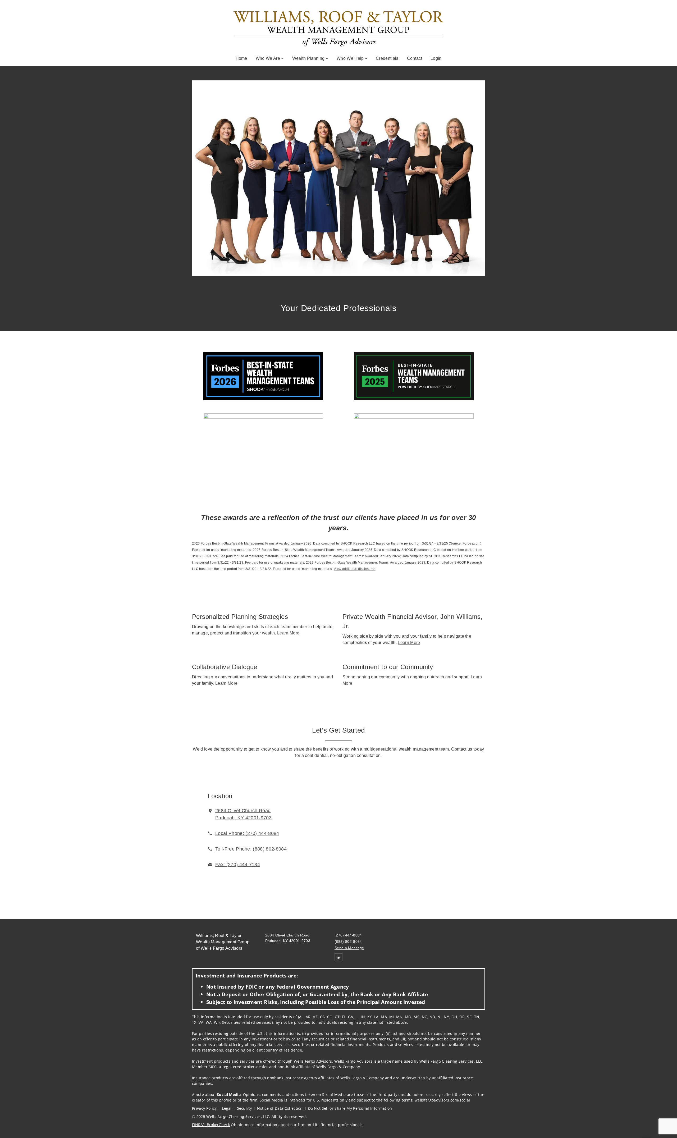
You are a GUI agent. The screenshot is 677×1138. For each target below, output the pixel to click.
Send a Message (349, 948)
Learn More (288, 633)
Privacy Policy (204, 1108)
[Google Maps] (426, 831)
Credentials (387, 58)
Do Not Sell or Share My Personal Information (350, 1108)
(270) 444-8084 (348, 935)
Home (241, 58)
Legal (227, 1108)
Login (436, 58)
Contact (414, 58)
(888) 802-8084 (348, 941)
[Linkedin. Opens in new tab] (338, 957)
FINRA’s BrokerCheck (211, 1124)
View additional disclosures (355, 569)
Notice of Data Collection (280, 1108)
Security (244, 1108)
